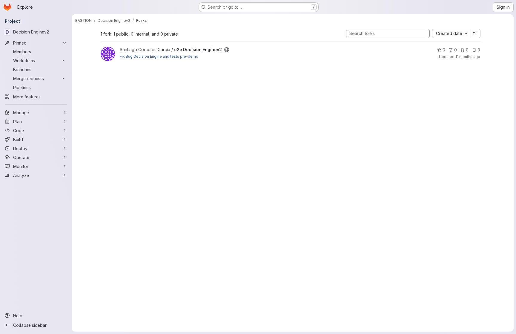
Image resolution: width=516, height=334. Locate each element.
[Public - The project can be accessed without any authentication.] (226, 49)
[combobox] (451, 33)
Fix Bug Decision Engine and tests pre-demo (159, 56)
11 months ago (467, 56)
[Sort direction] (475, 33)
